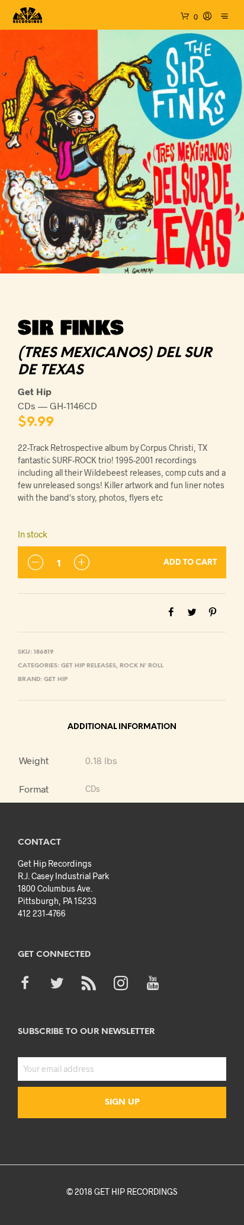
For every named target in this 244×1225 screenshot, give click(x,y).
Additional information (122, 727)
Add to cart (190, 563)
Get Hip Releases (88, 666)
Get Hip (56, 679)
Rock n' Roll (141, 666)
